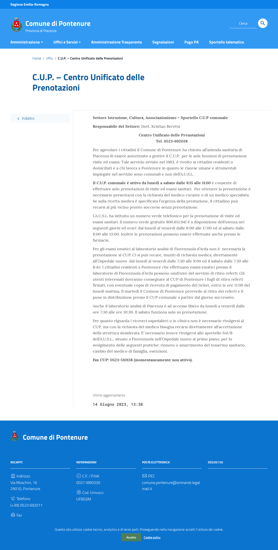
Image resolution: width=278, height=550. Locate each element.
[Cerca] (263, 23)
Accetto (131, 537)
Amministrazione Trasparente (116, 42)
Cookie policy (152, 537)
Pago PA (191, 42)
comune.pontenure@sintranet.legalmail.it (171, 486)
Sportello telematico (226, 42)
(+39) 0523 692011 (26, 505)
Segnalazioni (163, 42)
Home (36, 58)
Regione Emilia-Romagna (29, 4)
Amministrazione (25, 42)
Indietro (27, 118)
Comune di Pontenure (57, 23)
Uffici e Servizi (65, 42)
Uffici (49, 58)
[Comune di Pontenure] (16, 25)
